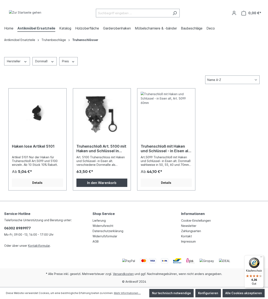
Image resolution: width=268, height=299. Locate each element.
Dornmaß (41, 61)
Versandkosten (123, 274)
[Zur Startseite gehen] (25, 12)
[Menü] (261, 257)
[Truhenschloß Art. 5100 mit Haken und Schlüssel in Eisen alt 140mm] (102, 113)
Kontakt (186, 236)
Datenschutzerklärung (108, 231)
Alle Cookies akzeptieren (243, 293)
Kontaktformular (39, 245)
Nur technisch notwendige (171, 293)
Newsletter (188, 225)
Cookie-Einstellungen (196, 220)
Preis (66, 61)
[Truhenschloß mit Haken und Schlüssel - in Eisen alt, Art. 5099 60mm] (166, 113)
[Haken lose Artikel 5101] (37, 113)
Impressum (188, 241)
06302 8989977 (17, 228)
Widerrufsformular (105, 236)
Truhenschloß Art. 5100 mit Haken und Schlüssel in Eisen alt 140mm (101, 148)
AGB (96, 241)
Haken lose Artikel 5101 (33, 146)
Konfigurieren (208, 293)
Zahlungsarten (191, 231)
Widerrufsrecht (103, 225)
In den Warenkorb (101, 183)
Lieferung (99, 220)
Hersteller (14, 61)
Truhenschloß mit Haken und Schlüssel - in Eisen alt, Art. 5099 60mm (166, 148)
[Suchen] (175, 13)
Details (37, 182)
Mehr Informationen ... (127, 293)
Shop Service (104, 214)
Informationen (193, 214)
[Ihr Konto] (234, 13)
